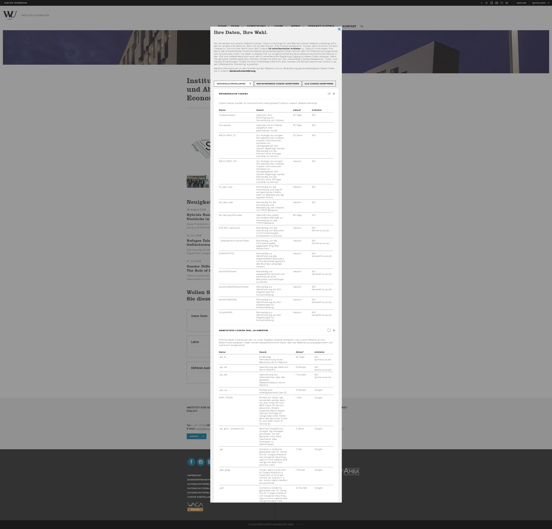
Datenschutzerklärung (242, 71)
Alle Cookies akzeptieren (319, 84)
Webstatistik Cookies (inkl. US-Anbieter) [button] (243, 330)
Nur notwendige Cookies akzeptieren (277, 84)
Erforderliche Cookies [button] (233, 94)
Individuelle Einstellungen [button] (231, 84)
